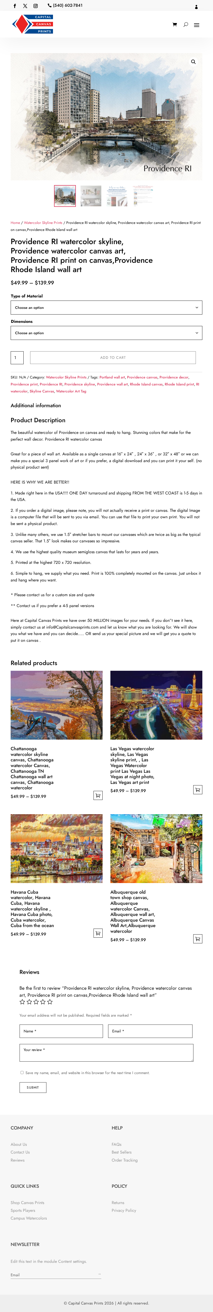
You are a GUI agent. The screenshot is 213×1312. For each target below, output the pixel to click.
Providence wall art (112, 384)
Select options (98, 795)
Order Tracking (125, 1160)
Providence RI (51, 384)
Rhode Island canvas (146, 384)
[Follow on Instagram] (35, 6)
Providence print (24, 384)
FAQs (116, 1144)
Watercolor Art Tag (71, 391)
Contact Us (20, 1152)
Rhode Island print (179, 384)
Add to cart (113, 357)
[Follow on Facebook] (15, 6)
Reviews (17, 1160)
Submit (33, 1087)
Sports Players (23, 1210)
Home (15, 222)
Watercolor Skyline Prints (43, 222)
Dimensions (21, 321)
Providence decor (173, 377)
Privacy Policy (124, 1210)
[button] (193, 62)
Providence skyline (79, 384)
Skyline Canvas (42, 391)
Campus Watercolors (29, 1218)
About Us (19, 1144)
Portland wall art (112, 377)
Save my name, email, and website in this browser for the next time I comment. (87, 1073)
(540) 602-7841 (68, 5)
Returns (118, 1203)
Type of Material (27, 296)
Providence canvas (142, 377)
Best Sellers (121, 1152)
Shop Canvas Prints (27, 1203)
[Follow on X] (25, 6)
